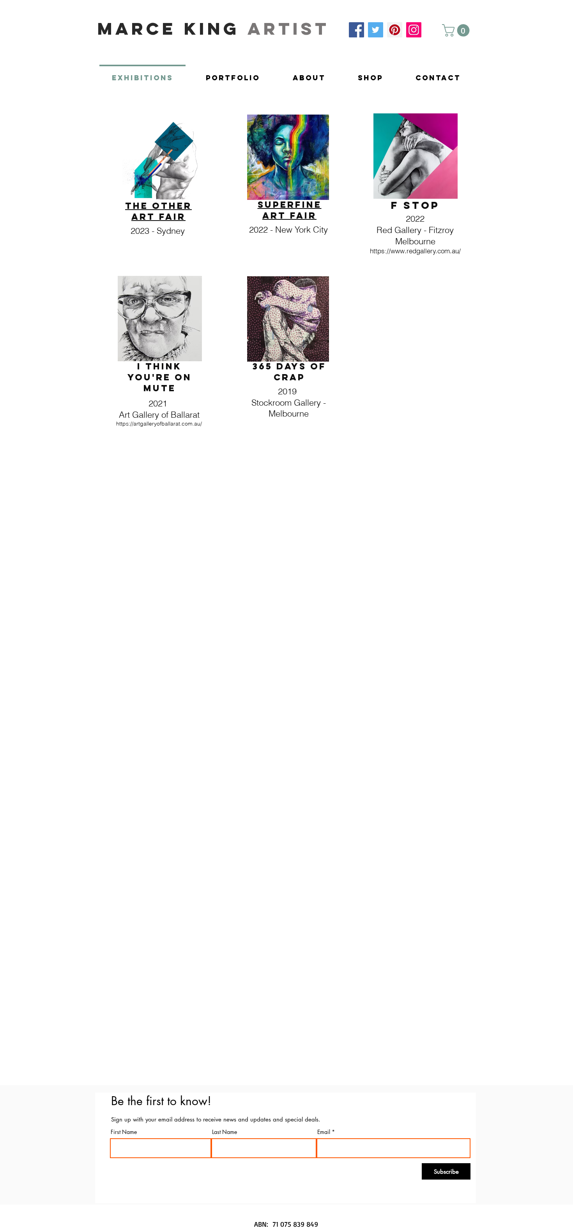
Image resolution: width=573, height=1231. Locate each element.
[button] (457, 30)
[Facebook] (356, 29)
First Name (124, 1132)
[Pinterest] (394, 29)
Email (323, 1132)
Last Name (224, 1132)
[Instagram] (413, 29)
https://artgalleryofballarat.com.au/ (159, 423)
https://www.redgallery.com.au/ (415, 251)
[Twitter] (375, 29)
